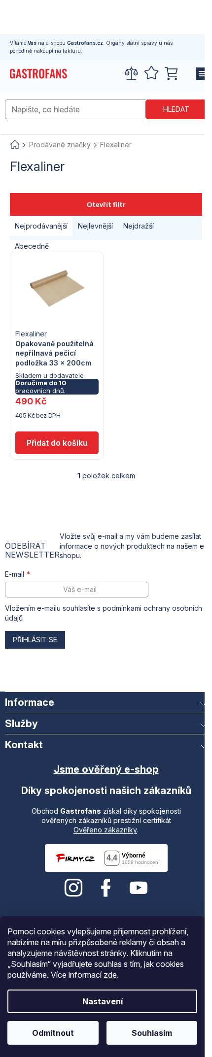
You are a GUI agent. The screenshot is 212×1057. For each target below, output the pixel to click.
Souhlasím (152, 1033)
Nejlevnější (95, 226)
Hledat (176, 109)
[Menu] (200, 74)
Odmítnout (53, 1033)
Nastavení (102, 1001)
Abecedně (32, 246)
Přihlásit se (35, 639)
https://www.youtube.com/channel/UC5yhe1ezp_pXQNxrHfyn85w (138, 888)
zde (110, 975)
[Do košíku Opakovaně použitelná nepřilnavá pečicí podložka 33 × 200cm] (57, 442)
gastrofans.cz (73, 888)
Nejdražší (138, 226)
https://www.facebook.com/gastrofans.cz (106, 888)
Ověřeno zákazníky (105, 830)
